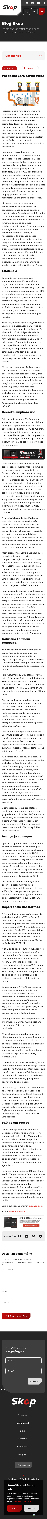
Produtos (22, 1415)
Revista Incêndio (17, 1211)
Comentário (7, 1269)
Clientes (22, 1438)
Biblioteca (22, 1446)
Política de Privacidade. (22, 1501)
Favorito (31, 68)
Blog (22, 1431)
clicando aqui (35, 1206)
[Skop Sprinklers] (11, 8)
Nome (5, 1291)
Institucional (22, 1423)
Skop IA (22, 1454)
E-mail (5, 1303)
